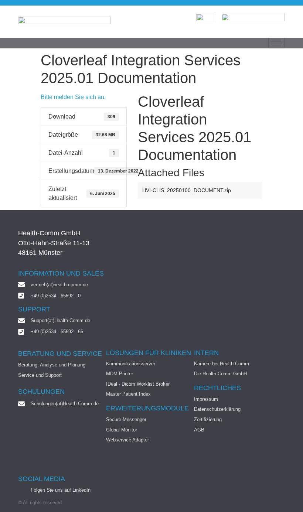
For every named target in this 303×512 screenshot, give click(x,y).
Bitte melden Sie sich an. (73, 97)
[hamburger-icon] (276, 43)
